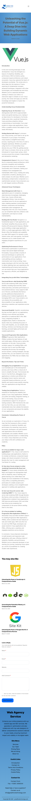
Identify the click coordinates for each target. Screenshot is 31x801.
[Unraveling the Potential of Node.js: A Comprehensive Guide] (15, 594)
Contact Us (15, 765)
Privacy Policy (15, 770)
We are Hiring (15, 751)
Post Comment (7, 700)
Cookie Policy (15, 772)
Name (4, 650)
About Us (15, 754)
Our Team (15, 747)
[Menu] (28, 6)
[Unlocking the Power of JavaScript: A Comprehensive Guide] (15, 569)
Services (15, 744)
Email (4, 659)
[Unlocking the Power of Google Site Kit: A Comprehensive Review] (15, 619)
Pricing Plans (15, 749)
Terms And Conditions (15, 767)
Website (4, 667)
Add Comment (6, 675)
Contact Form (15, 781)
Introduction (15, 763)
